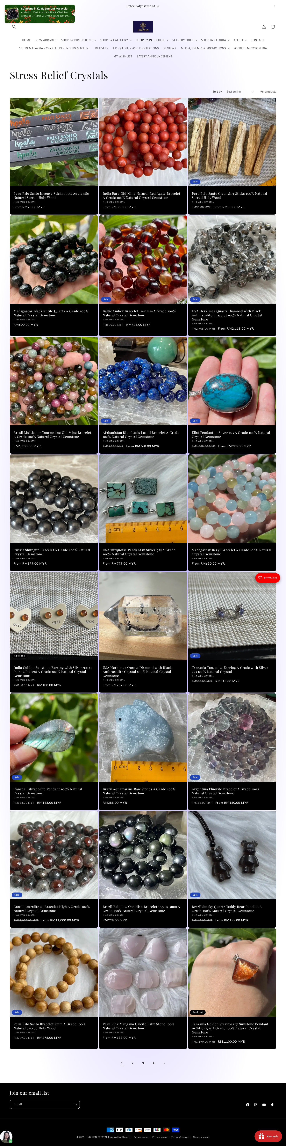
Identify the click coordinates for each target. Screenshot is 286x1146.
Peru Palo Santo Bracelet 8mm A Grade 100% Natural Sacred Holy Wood (50, 1026)
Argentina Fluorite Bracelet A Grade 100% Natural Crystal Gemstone (226, 791)
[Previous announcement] (11, 6)
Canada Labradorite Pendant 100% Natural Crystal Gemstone (48, 791)
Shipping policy (201, 1136)
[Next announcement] (275, 6)
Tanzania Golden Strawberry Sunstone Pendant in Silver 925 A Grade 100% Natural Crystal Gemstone (230, 1028)
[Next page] (164, 1063)
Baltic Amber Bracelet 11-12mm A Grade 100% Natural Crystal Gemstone (139, 313)
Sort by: (218, 91)
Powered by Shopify (119, 1137)
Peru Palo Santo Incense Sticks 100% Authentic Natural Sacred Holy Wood (51, 195)
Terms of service (180, 1136)
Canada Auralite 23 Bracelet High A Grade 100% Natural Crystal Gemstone (52, 909)
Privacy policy (160, 1136)
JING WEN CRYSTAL (96, 1137)
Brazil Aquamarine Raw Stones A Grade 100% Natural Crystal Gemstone (139, 791)
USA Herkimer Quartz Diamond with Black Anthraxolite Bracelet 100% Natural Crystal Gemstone (227, 315)
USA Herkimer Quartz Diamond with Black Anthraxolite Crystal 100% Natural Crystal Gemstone (137, 671)
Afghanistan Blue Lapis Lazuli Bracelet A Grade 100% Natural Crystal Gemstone (141, 434)
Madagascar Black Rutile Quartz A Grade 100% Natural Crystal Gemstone (51, 313)
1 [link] (122, 1063)
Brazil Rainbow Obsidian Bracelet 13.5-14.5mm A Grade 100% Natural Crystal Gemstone (141, 909)
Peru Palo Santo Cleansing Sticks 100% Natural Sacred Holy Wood (229, 195)
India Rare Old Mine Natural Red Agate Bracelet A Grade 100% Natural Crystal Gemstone (141, 195)
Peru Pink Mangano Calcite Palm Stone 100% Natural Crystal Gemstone (139, 1026)
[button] (14, 26)
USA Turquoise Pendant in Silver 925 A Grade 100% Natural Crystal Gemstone (139, 552)
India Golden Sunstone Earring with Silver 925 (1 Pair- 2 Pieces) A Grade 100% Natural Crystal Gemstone (53, 671)
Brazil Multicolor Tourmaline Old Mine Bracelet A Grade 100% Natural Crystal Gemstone (52, 434)
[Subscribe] (75, 1104)
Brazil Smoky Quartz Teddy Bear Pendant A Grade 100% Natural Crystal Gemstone (227, 909)
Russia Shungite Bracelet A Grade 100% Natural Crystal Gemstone (52, 552)
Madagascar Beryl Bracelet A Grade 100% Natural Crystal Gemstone (231, 552)
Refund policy (141, 1136)
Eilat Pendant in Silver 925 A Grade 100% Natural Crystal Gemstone (231, 434)
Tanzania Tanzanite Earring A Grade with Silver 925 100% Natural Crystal (230, 669)
